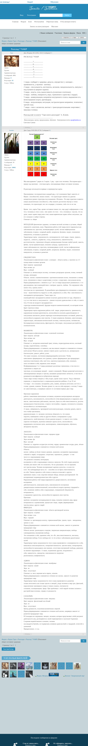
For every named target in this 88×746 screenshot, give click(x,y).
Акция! (19, 2)
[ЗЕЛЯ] (29, 665)
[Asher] (21, 674)
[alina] (77, 665)
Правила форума (69, 33)
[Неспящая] (13, 665)
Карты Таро (12, 41)
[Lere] (29, 674)
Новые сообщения (47, 33)
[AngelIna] (21, 665)
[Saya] (5, 665)
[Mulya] (45, 665)
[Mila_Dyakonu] (37, 665)
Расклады (21, 41)
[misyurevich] (5, 674)
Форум (4, 41)
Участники (58, 33)
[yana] (61, 665)
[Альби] (69, 665)
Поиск (79, 33)
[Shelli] (53, 665)
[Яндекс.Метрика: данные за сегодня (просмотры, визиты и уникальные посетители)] (41, 676)
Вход (21, 15)
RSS (83, 33)
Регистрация (31, 15)
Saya (11, 53)
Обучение (44, 2)
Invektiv (11, 130)
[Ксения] (13, 674)
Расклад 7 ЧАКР (31, 41)
